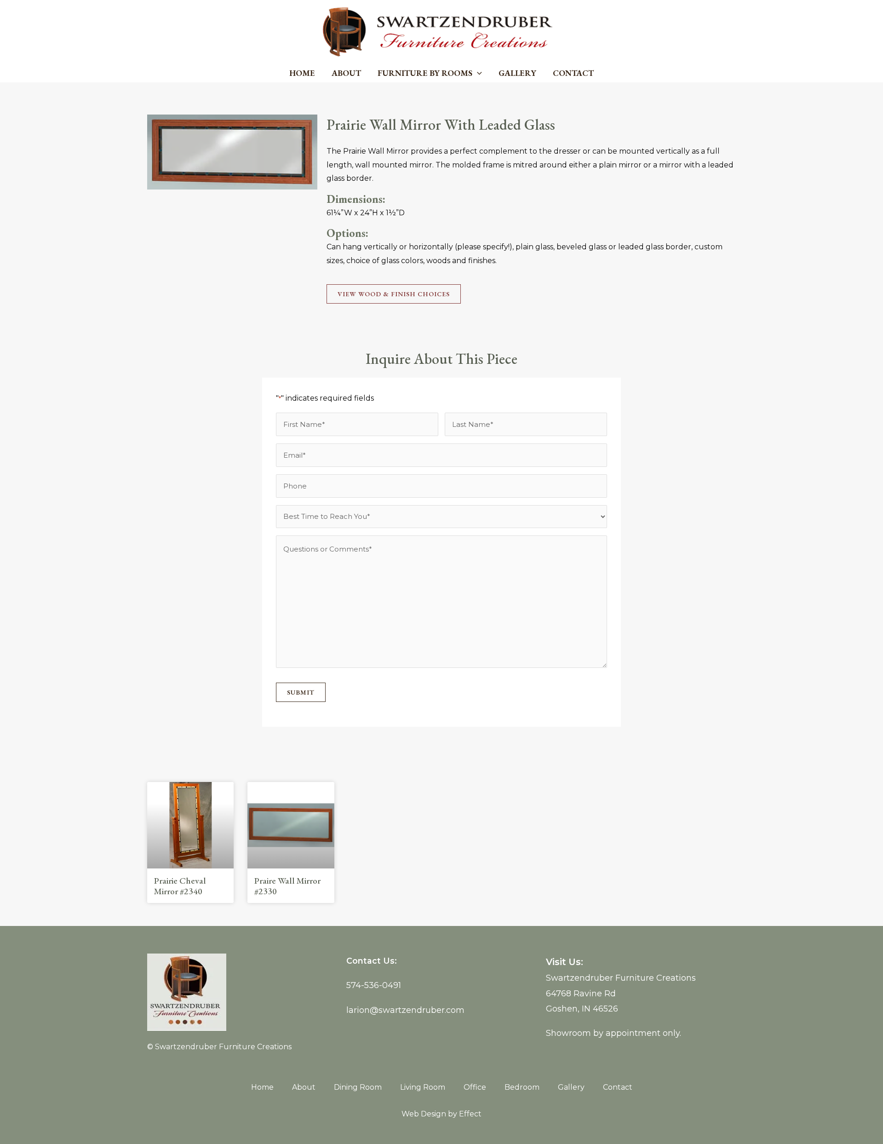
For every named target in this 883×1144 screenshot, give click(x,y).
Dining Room (358, 1087)
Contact (573, 73)
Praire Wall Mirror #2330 (287, 886)
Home (302, 73)
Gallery (517, 73)
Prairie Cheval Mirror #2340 (180, 886)
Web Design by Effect (441, 1114)
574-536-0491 (373, 985)
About (346, 73)
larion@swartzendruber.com (405, 1010)
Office (475, 1087)
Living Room (422, 1087)
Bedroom (522, 1087)
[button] (477, 73)
